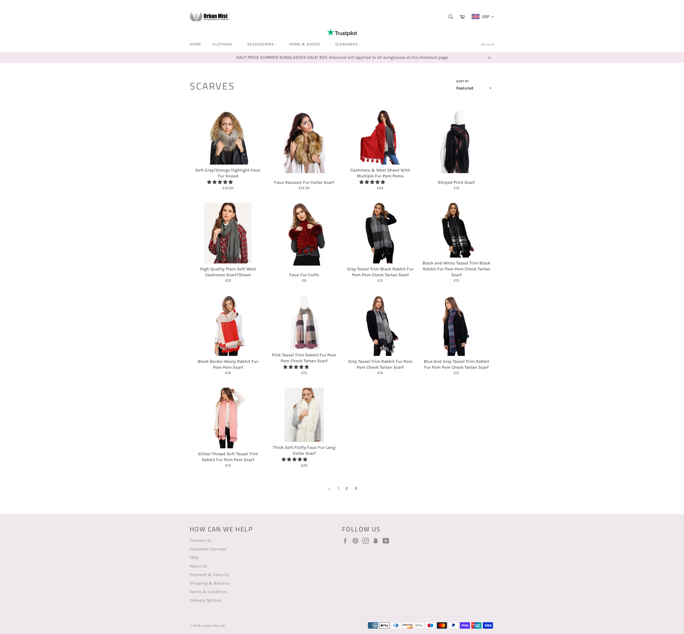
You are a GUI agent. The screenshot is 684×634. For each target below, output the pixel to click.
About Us (198, 566)
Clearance (347, 44)
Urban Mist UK (213, 626)
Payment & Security (209, 574)
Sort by (462, 81)
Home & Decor (305, 44)
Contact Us (200, 540)
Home (195, 44)
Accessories (261, 44)
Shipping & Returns (209, 583)
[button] (220, 182)
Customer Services (208, 548)
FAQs (194, 557)
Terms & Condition (208, 591)
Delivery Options (205, 600)
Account (487, 44)
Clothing (223, 44)
